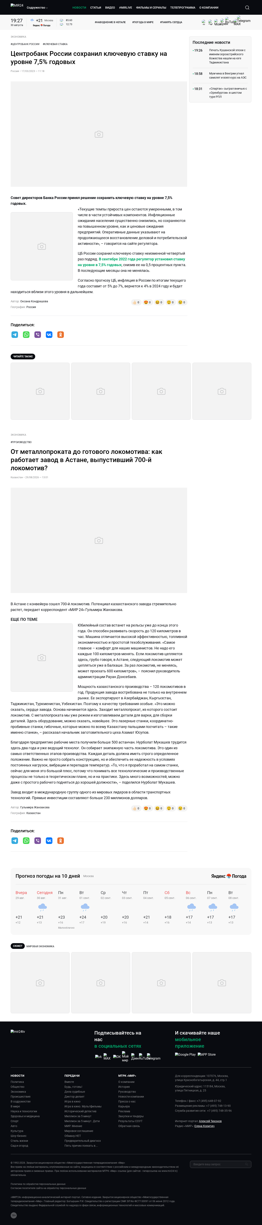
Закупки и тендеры (131, 1116)
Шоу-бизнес (18, 1135)
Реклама (124, 1111)
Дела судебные (74, 1091)
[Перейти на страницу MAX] (108, 1056)
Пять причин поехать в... (81, 1145)
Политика (17, 1081)
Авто (14, 1126)
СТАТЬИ (95, 7)
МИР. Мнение (73, 1126)
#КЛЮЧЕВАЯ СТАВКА (55, 44)
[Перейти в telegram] (15, 335)
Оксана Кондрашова (34, 301)
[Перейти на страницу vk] (98, 1057)
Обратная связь (129, 1126)
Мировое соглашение (78, 1130)
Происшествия (20, 1096)
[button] (37, 7)
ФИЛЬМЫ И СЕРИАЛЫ (151, 7)
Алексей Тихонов (210, 1121)
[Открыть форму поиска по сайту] (247, 7)
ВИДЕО (110, 7)
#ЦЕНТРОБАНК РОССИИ (25, 44)
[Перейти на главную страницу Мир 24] (17, 7)
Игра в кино (72, 1101)
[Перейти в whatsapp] (26, 335)
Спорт (15, 1121)
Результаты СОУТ (130, 1121)
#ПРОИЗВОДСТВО (21, 442)
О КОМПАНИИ (208, 7)
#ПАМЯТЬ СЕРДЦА (171, 22)
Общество (17, 1086)
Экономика (18, 1091)
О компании (126, 1081)
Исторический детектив (80, 1111)
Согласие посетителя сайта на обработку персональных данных (48, 1188)
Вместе (69, 1081)
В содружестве (20, 1101)
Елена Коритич (204, 1126)
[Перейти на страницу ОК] (117, 1057)
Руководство (127, 1091)
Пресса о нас (127, 1101)
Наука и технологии (24, 1111)
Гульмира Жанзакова (35, 807)
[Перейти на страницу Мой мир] (126, 1056)
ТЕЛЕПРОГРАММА (182, 7)
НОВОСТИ (79, 7)
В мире (15, 1106)
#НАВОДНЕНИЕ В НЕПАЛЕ (110, 22)
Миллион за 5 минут (77, 1116)
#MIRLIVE (125, 7)
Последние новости (211, 42)
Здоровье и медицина (25, 1116)
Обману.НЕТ (72, 1135)
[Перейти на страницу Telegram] (153, 1056)
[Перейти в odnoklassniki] (60, 335)
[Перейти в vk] (49, 335)
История (124, 1086)
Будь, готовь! (73, 1086)
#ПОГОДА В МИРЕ (143, 22)
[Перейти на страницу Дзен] (135, 1056)
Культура (17, 1130)
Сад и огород (19, 1145)
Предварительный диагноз (82, 1140)
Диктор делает (74, 1096)
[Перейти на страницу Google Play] (185, 1057)
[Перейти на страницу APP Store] (207, 1057)
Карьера (124, 1106)
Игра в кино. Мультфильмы (83, 1106)
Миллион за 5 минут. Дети (82, 1121)
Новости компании (131, 1096)
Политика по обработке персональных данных (38, 1184)
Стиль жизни (19, 1140)
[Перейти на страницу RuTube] (144, 1056)
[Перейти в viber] (38, 335)
